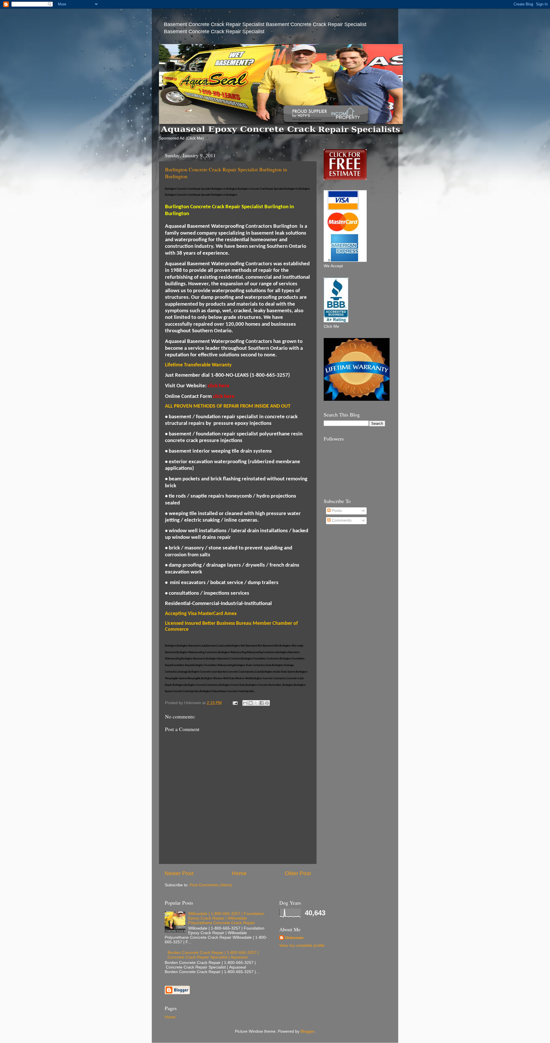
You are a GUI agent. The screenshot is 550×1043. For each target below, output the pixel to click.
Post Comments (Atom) (211, 885)
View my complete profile (302, 945)
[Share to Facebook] (261, 703)
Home (239, 873)
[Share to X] (256, 703)
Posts (336, 510)
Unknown (294, 938)
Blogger (307, 1031)
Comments (341, 520)
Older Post (298, 873)
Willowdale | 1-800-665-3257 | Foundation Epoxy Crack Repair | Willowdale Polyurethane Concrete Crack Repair (226, 918)
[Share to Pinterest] (267, 703)
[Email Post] (235, 703)
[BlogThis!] (251, 703)
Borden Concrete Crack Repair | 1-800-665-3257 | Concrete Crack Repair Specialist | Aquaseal (213, 954)
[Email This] (245, 703)
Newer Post (179, 873)
